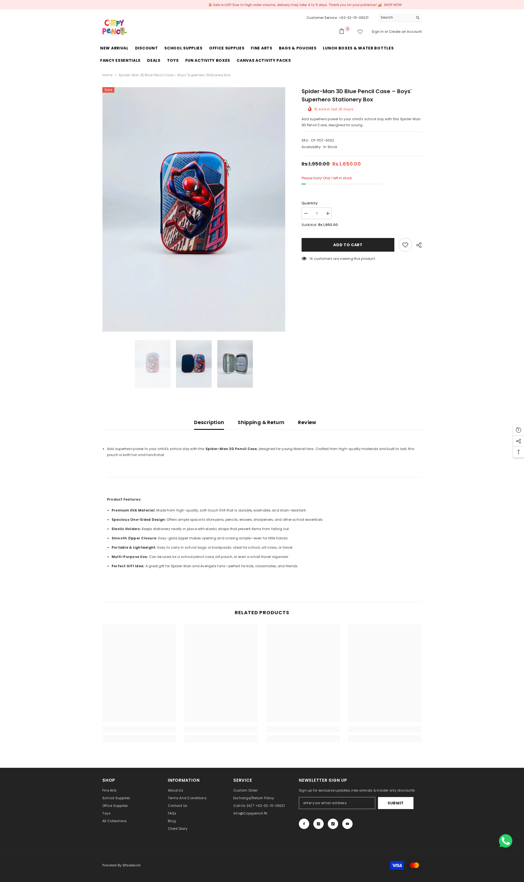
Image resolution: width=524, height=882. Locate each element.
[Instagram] (318, 824)
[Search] (400, 17)
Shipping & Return (261, 422)
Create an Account (405, 31)
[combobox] (395, 17)
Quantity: (310, 203)
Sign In (378, 31)
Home (107, 75)
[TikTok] (333, 824)
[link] (139, 729)
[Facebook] (304, 824)
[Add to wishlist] (405, 245)
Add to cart (348, 245)
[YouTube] (347, 824)
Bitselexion (132, 865)
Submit (396, 803)
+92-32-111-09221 (353, 17)
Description (209, 422)
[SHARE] (417, 245)
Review (307, 422)
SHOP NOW (359, 4)
